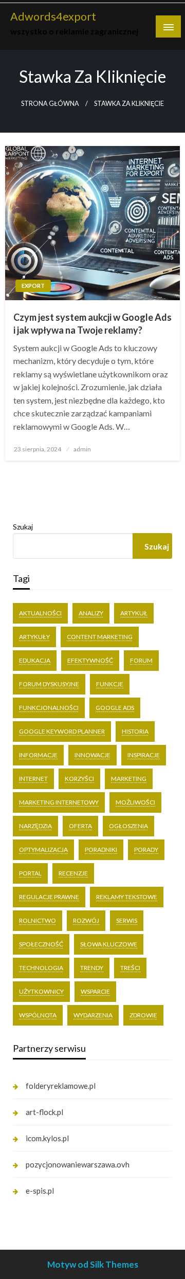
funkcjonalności (49, 707)
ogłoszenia (128, 826)
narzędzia (35, 826)
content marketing (100, 637)
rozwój (86, 920)
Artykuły (34, 637)
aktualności (40, 613)
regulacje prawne (49, 897)
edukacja (34, 660)
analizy (91, 613)
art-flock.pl (44, 1112)
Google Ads (115, 707)
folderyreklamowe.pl (61, 1085)
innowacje (92, 755)
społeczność (41, 944)
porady (146, 849)
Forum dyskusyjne (49, 684)
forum (141, 660)
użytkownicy (41, 991)
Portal (30, 873)
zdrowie (143, 1015)
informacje (38, 755)
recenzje (73, 873)
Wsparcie (95, 991)
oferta (80, 826)
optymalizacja (43, 849)
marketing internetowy (59, 802)
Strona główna (50, 103)
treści (130, 968)
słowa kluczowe (108, 944)
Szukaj (23, 526)
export (33, 285)
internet (33, 778)
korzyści (79, 778)
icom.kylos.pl (47, 1138)
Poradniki (101, 849)
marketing (128, 778)
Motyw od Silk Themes (92, 1264)
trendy (91, 968)
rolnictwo (37, 920)
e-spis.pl (40, 1190)
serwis (126, 920)
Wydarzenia (93, 1015)
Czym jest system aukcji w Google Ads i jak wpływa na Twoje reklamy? (92, 324)
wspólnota (38, 1015)
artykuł (133, 613)
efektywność (90, 660)
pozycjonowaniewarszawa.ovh (78, 1164)
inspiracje (143, 755)
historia (135, 731)
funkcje (109, 684)
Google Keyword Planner (62, 731)
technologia (41, 968)
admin (82, 449)
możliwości (135, 802)
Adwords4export (53, 16)
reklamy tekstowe (126, 897)
